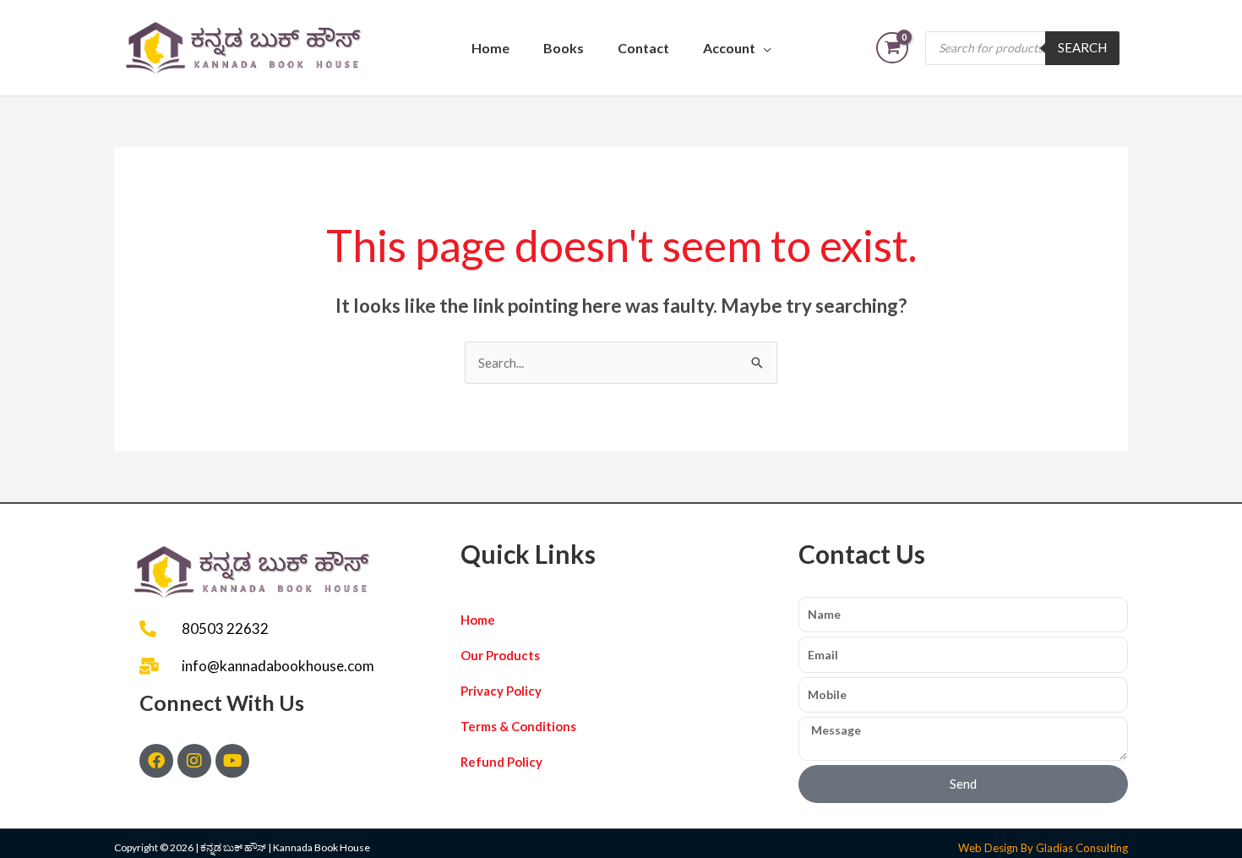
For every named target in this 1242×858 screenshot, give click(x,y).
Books (563, 48)
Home (490, 48)
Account (729, 48)
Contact (643, 48)
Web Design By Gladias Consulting (1043, 848)
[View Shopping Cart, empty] (892, 47)
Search (1082, 47)
